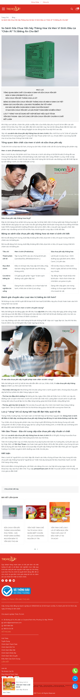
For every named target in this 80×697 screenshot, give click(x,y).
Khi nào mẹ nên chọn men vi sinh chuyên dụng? (27, 107)
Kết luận (8, 119)
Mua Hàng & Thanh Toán (9, 674)
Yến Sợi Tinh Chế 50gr (23, 686)
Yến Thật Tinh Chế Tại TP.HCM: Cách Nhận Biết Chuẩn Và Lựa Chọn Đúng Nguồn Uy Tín (35, 533)
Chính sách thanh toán (9, 644)
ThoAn (39, 693)
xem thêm (6, 692)
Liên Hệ (4, 668)
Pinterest (6, 580)
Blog (13, 17)
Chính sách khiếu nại (8, 653)
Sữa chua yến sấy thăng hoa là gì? (21, 98)
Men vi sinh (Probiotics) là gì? (19, 95)
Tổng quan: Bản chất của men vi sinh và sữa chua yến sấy (30, 93)
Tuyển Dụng (5, 641)
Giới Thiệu (4, 638)
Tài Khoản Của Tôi (7, 671)
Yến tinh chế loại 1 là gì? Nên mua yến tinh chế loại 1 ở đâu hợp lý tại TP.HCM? (59, 533)
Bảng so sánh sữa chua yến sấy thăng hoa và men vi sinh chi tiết (33, 102)
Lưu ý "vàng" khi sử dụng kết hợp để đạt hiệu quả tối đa (29, 114)
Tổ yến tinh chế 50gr (38, 685)
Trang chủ (5, 17)
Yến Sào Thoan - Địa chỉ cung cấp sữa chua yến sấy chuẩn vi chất (34, 116)
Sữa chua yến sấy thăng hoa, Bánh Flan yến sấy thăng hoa (52, 686)
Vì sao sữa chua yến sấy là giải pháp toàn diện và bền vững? (33, 110)
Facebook (2, 580)
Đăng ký (46, 2)
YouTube (14, 580)
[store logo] (13, 9)
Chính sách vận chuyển (9, 656)
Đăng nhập (35, 2)
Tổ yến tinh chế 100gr (48, 685)
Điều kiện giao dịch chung (10, 659)
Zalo (10, 580)
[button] (35, 549)
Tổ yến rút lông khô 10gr (58, 685)
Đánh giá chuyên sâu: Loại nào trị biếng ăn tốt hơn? (28, 104)
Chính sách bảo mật (8, 650)
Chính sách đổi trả (8, 647)
